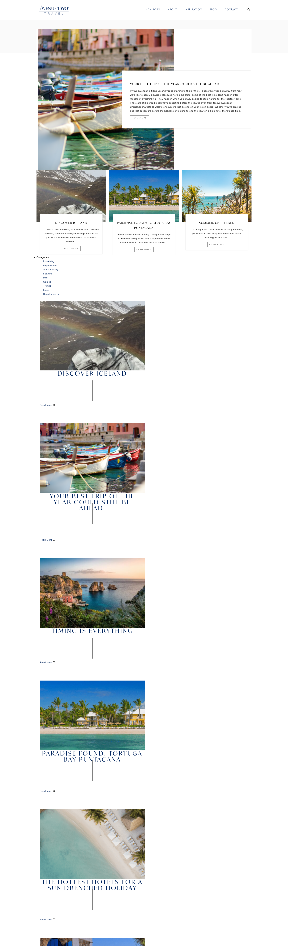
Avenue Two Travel (57, 12)
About (172, 9)
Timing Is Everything (92, 631)
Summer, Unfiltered (217, 223)
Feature (47, 273)
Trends (47, 285)
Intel (45, 277)
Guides (47, 281)
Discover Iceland (71, 223)
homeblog (48, 261)
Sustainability (50, 269)
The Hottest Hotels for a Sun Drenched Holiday (92, 885)
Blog (213, 9)
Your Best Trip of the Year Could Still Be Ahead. (175, 84)
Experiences (50, 265)
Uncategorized (51, 294)
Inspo (46, 290)
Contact (231, 9)
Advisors (153, 9)
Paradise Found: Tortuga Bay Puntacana (92, 756)
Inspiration (193, 9)
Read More (139, 117)
